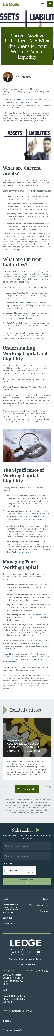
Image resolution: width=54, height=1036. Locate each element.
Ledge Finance (9, 654)
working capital (21, 100)
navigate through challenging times (28, 550)
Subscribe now (27, 880)
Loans (28, 303)
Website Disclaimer (38, 905)
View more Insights (27, 789)
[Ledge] (11, 4)
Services (7, 918)
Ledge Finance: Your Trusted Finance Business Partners (12, 908)
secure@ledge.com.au (20, 1011)
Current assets (10, 180)
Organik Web (17, 1030)
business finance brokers (14, 657)
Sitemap (44, 911)
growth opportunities (27, 516)
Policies (44, 899)
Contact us (8, 667)
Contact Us (9, 923)
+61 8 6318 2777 (42, 971)
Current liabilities (11, 271)
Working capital (10, 365)
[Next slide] (48, 789)
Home (6, 899)
